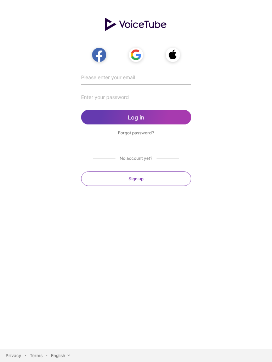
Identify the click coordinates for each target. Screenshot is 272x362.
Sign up (136, 178)
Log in (136, 117)
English (58, 355)
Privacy (13, 355)
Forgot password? (136, 132)
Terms (36, 355)
